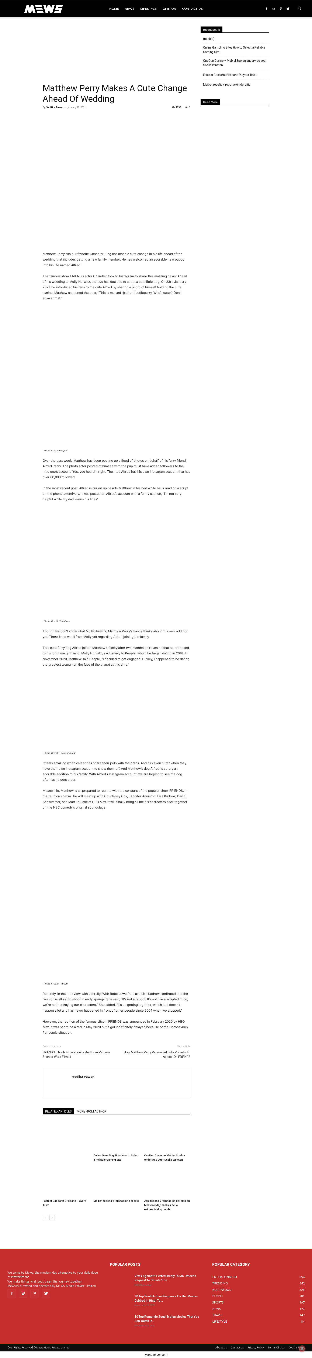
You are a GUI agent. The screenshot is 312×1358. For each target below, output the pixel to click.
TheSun (63, 983)
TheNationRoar (67, 753)
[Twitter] (288, 8)
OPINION (169, 9)
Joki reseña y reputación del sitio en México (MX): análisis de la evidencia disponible (167, 1205)
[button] (299, 9)
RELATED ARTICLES (58, 1111)
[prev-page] (45, 1217)
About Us (221, 1347)
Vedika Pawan (55, 107)
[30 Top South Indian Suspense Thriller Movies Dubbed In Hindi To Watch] (120, 1301)
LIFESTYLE (148, 9)
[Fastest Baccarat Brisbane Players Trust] (66, 1181)
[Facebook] (266, 8)
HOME (114, 9)
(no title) (208, 38)
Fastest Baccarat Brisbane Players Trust (230, 75)
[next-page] (52, 1217)
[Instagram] (273, 8)
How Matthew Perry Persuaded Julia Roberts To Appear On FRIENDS (157, 1054)
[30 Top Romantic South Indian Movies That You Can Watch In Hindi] (120, 1322)
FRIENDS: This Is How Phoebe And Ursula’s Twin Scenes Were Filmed (76, 1054)
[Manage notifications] (302, 1348)
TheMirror (64, 621)
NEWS (129, 9)
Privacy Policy (256, 1347)
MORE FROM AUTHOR (91, 1111)
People (63, 450)
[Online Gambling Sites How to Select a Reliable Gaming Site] (116, 1136)
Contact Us (192, 9)
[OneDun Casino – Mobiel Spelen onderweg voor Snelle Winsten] (167, 1136)
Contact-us (237, 1347)
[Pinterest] (281, 8)
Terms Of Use (276, 1347)
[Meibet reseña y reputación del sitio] (116, 1181)
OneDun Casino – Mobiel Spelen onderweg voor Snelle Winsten (235, 63)
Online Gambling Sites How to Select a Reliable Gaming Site (234, 50)
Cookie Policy (296, 1347)
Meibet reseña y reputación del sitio (116, 1200)
